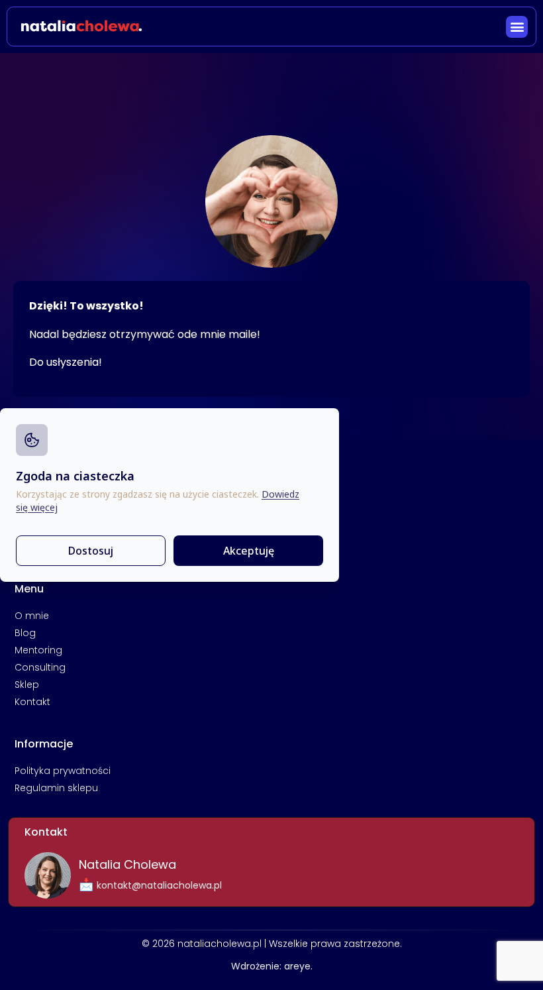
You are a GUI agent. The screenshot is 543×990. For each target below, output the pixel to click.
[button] (517, 27)
